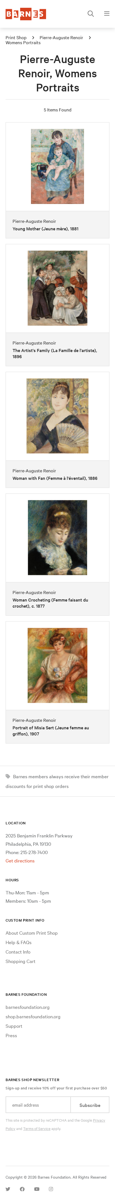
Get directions (20, 860)
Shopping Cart (20, 961)
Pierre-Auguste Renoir (61, 37)
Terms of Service (37, 1128)
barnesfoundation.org (28, 1007)
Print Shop (16, 37)
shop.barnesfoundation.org (33, 1016)
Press (11, 1035)
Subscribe (90, 1105)
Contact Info (18, 951)
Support (14, 1025)
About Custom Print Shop (32, 932)
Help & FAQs (19, 942)
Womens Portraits (23, 42)
